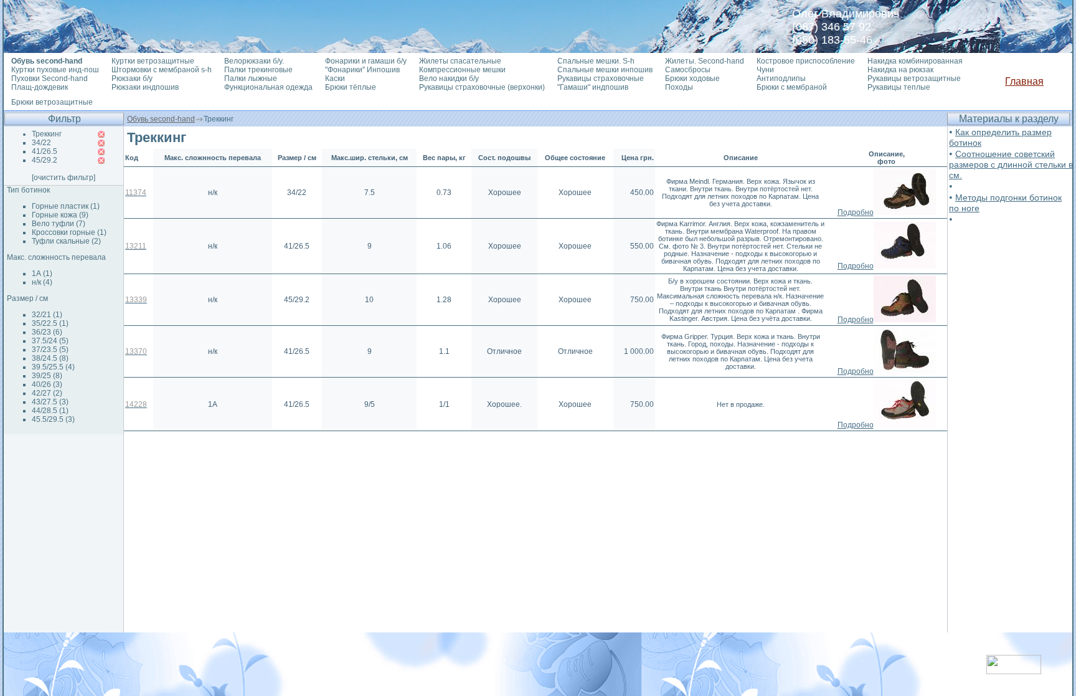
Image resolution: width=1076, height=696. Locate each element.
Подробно (856, 212)
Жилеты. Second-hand (704, 61)
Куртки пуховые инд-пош (55, 69)
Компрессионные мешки (462, 69)
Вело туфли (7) (58, 223)
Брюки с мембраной (792, 87)
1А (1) (42, 273)
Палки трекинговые (258, 69)
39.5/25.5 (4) (53, 367)
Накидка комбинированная (915, 61)
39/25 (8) (47, 375)
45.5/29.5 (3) (53, 419)
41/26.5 (44, 151)
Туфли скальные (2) (66, 241)
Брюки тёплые (350, 87)
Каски (335, 78)
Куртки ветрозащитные (152, 61)
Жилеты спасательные (460, 61)
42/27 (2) (47, 393)
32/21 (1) (47, 314)
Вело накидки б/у (449, 78)
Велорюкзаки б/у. (254, 61)
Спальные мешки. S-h (596, 61)
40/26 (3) (47, 384)
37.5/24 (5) (50, 340)
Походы (679, 87)
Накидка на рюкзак (900, 69)
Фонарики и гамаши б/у (366, 61)
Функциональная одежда (268, 87)
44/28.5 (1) (50, 410)
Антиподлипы (781, 78)
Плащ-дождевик (39, 87)
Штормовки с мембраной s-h (161, 69)
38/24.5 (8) (50, 358)
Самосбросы (687, 69)
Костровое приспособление (806, 61)
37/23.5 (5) (50, 349)
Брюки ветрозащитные (52, 102)
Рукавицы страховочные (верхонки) (482, 87)
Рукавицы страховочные (600, 78)
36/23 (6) (47, 332)
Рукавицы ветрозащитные (914, 78)
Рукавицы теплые (898, 87)
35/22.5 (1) (50, 323)
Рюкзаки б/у (132, 78)
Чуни (765, 69)
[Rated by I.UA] (1013, 670)
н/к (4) (42, 282)
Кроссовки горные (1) (69, 232)
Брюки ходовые (692, 78)
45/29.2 (44, 160)
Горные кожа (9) (60, 215)
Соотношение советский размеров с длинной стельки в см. (1011, 164)
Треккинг (47, 134)
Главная (1024, 81)
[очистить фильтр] (63, 177)
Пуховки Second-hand (49, 78)
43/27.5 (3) (50, 402)
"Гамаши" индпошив (592, 87)
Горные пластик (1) (66, 206)
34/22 (41, 142)
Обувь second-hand (161, 119)
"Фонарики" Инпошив (362, 69)
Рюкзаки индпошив (145, 87)
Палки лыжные (250, 78)
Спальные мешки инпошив (605, 69)
